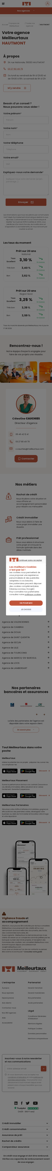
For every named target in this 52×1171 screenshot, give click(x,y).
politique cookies (33, 594)
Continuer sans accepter (24, 563)
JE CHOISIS (26, 609)
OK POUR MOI (26, 603)
